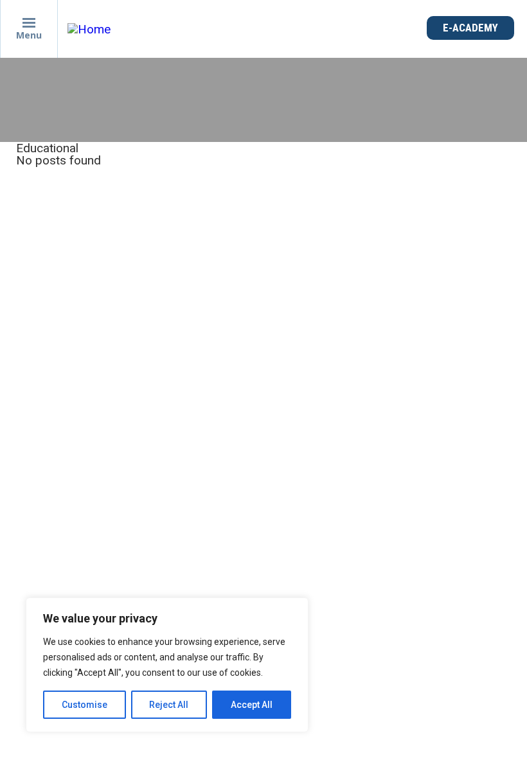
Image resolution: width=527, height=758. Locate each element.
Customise (84, 705)
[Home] (91, 29)
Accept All (251, 705)
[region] (167, 664)
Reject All (168, 705)
